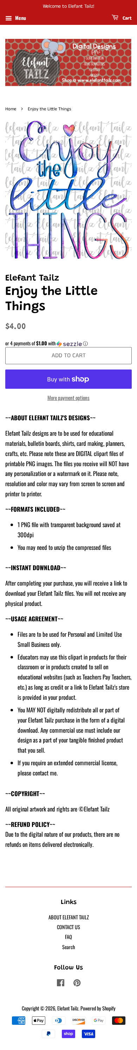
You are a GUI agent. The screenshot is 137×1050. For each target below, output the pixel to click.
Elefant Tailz (67, 1008)
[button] (68, 343)
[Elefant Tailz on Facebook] (61, 983)
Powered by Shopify (98, 1008)
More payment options (68, 397)
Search (68, 947)
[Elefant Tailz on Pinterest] (77, 983)
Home (10, 109)
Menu (20, 17)
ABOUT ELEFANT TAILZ (68, 917)
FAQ (68, 936)
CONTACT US (68, 927)
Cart (126, 18)
